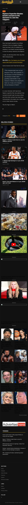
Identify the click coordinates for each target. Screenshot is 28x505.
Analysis (3, 470)
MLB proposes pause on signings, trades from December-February (13, 444)
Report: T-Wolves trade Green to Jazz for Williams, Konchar (12, 440)
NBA (7, 8)
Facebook (22, 115)
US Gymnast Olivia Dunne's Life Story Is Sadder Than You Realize (7, 408)
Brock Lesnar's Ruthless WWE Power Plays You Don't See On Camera (20, 409)
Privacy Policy (4, 490)
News (2, 468)
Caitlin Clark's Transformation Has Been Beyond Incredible (20, 345)
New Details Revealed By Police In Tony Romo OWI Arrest (7, 387)
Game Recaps (4, 473)
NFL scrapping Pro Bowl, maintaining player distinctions (13, 453)
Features (3, 475)
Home (4, 8)
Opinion (2, 477)
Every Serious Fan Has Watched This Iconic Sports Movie (21, 366)
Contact (3, 488)
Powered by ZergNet (23, 415)
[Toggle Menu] (20, 2)
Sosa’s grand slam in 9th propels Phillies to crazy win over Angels (13, 435)
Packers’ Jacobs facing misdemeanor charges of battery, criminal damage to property (14, 449)
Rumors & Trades (5, 479)
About (2, 486)
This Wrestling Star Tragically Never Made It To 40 (7, 345)
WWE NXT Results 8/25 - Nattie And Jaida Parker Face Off (21, 387)
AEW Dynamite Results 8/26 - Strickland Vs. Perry (6, 366)
